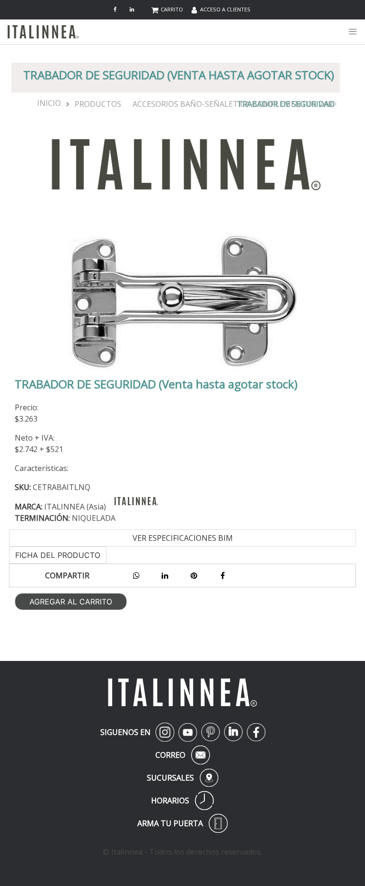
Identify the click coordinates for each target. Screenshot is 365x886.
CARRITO (172, 9)
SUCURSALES (182, 778)
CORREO (181, 755)
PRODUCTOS (98, 104)
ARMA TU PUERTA (182, 823)
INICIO (45, 103)
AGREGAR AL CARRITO (70, 601)
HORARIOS (182, 800)
